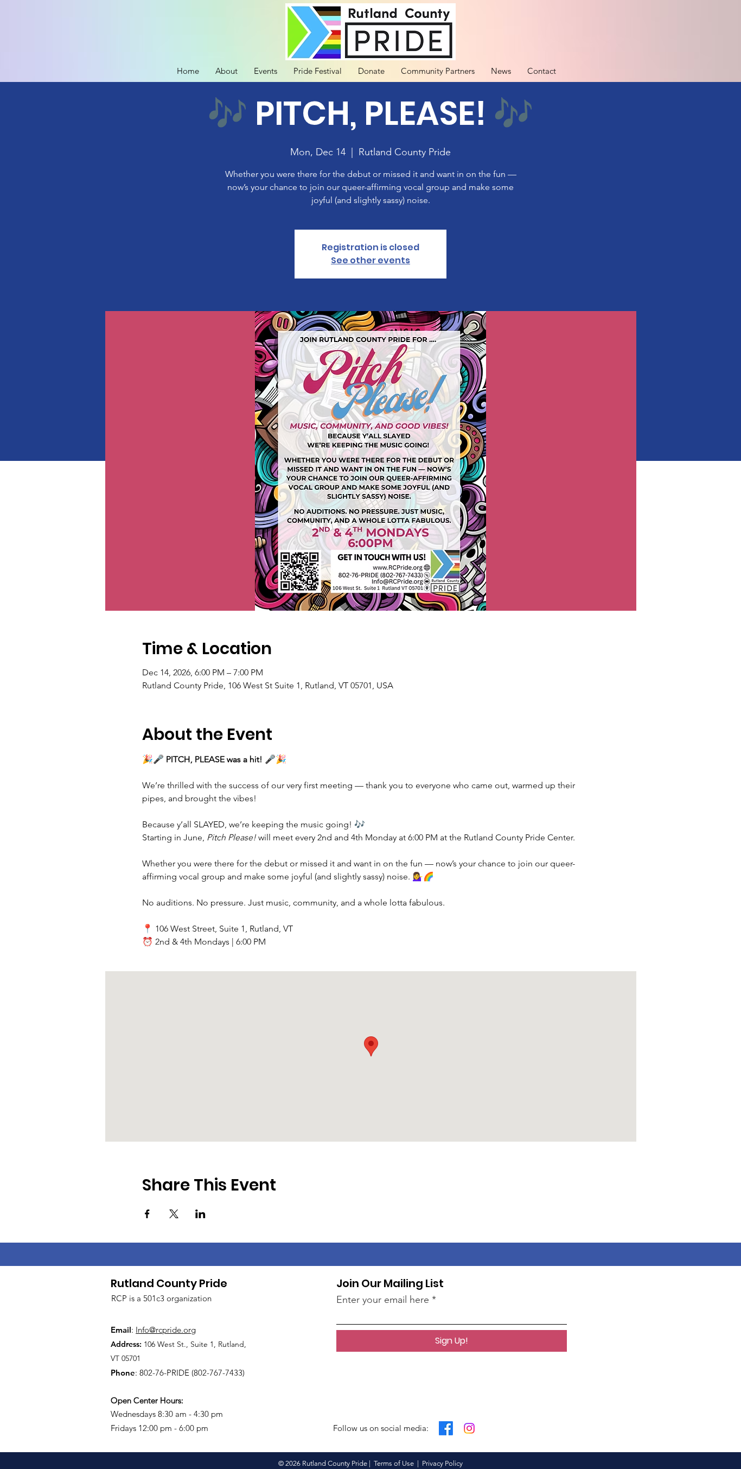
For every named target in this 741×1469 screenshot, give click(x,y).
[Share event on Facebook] (147, 1214)
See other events (370, 260)
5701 (132, 1358)
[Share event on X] (174, 1214)
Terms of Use (394, 1463)
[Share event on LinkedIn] (200, 1214)
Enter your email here (382, 1300)
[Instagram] (469, 1428)
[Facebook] (446, 1428)
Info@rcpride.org (166, 1330)
